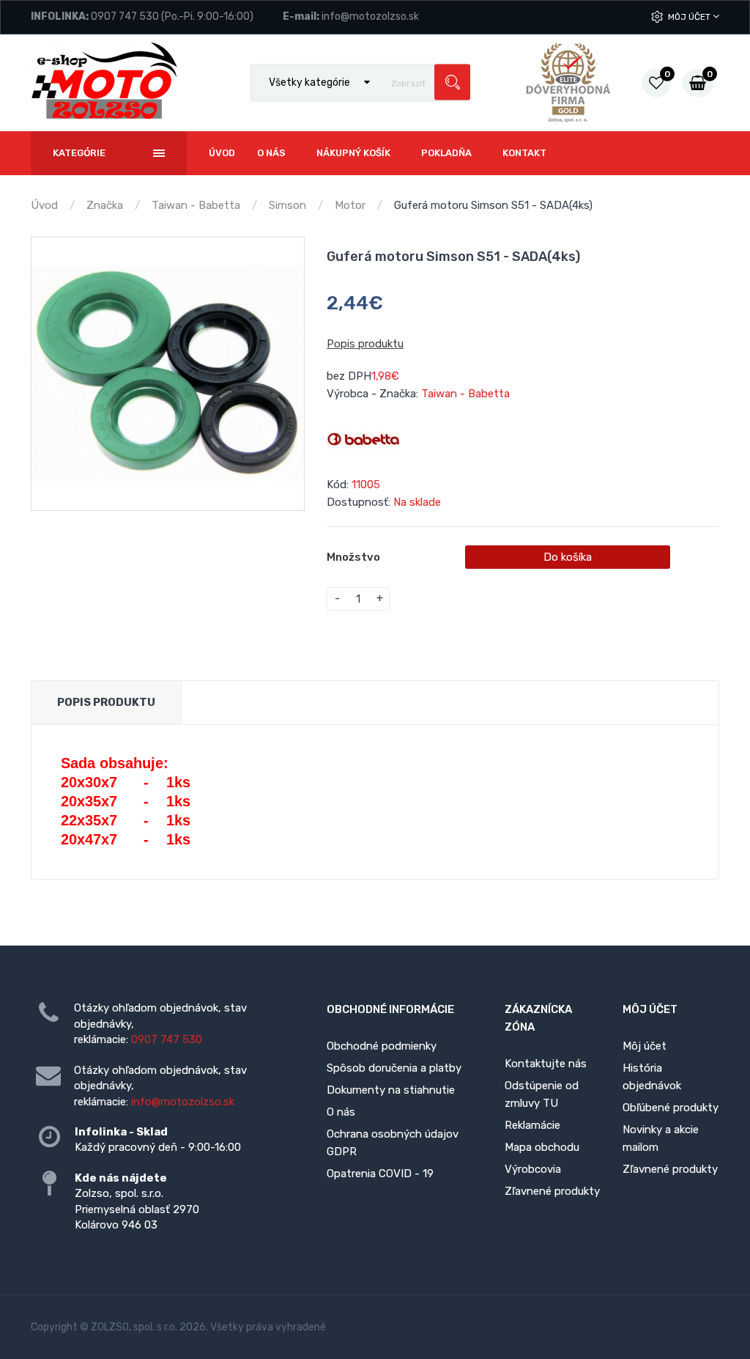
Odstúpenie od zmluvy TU (542, 1094)
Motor (350, 205)
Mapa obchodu (542, 1147)
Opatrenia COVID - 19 (380, 1173)
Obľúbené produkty (671, 1107)
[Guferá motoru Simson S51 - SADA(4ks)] (168, 374)
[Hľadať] (452, 82)
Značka (104, 205)
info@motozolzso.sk (370, 16)
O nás (341, 1112)
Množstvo (353, 557)
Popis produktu (365, 343)
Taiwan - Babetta (196, 205)
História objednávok (652, 1076)
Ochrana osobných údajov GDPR (392, 1142)
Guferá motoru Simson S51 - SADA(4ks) (493, 205)
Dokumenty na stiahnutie (391, 1090)
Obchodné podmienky (382, 1046)
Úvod (44, 205)
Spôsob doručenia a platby (394, 1068)
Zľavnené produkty (552, 1191)
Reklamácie (532, 1125)
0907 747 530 (125, 16)
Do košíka (567, 557)
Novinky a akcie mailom (661, 1138)
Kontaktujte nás (546, 1063)
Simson (287, 205)
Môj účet (690, 17)
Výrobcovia (533, 1169)
